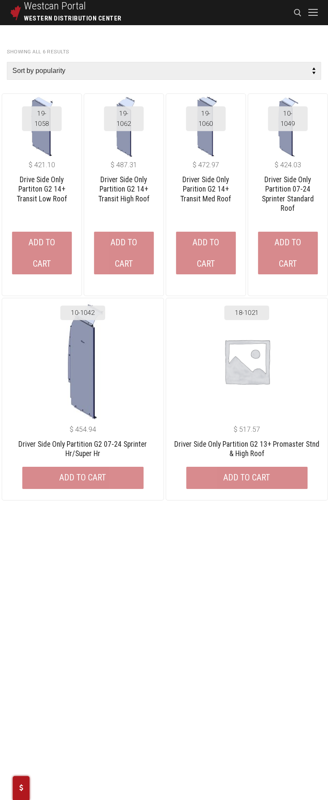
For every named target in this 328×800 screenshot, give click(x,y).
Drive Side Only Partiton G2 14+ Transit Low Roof (42, 189)
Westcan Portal (55, 6)
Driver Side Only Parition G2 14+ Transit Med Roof (205, 189)
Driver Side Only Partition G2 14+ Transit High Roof (123, 189)
